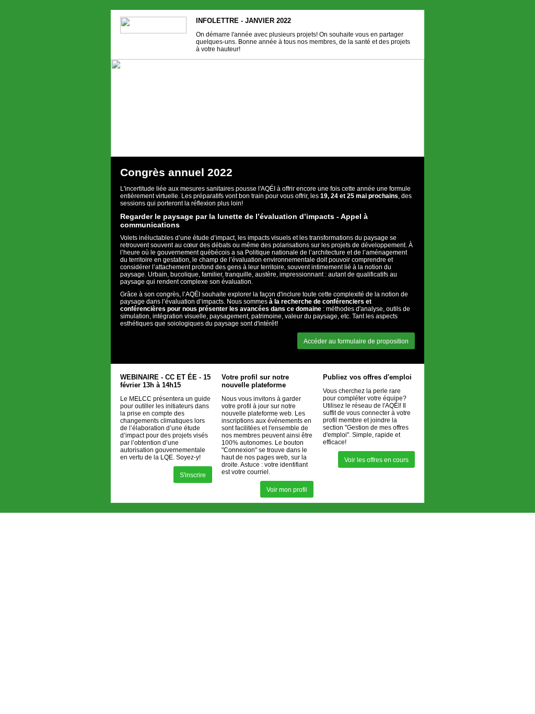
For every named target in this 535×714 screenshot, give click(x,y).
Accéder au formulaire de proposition (356, 341)
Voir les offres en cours (376, 460)
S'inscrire (193, 475)
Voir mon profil (286, 489)
